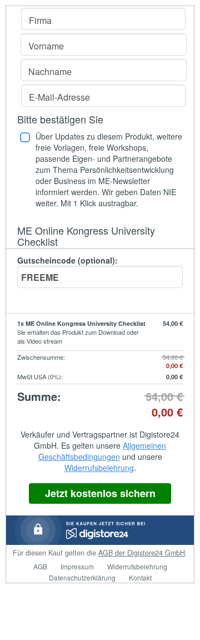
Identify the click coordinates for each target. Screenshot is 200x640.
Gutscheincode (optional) (67, 260)
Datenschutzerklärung (82, 577)
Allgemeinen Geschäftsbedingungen (102, 451)
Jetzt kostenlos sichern (100, 493)
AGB (40, 566)
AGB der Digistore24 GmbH (141, 553)
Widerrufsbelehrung (99, 467)
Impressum (77, 566)
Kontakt (140, 577)
